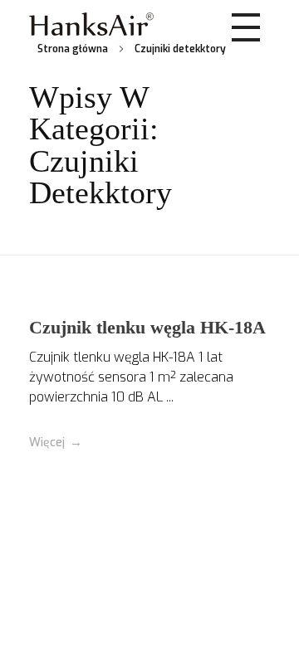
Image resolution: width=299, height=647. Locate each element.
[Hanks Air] (91, 24)
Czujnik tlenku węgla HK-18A (147, 327)
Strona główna (72, 49)
